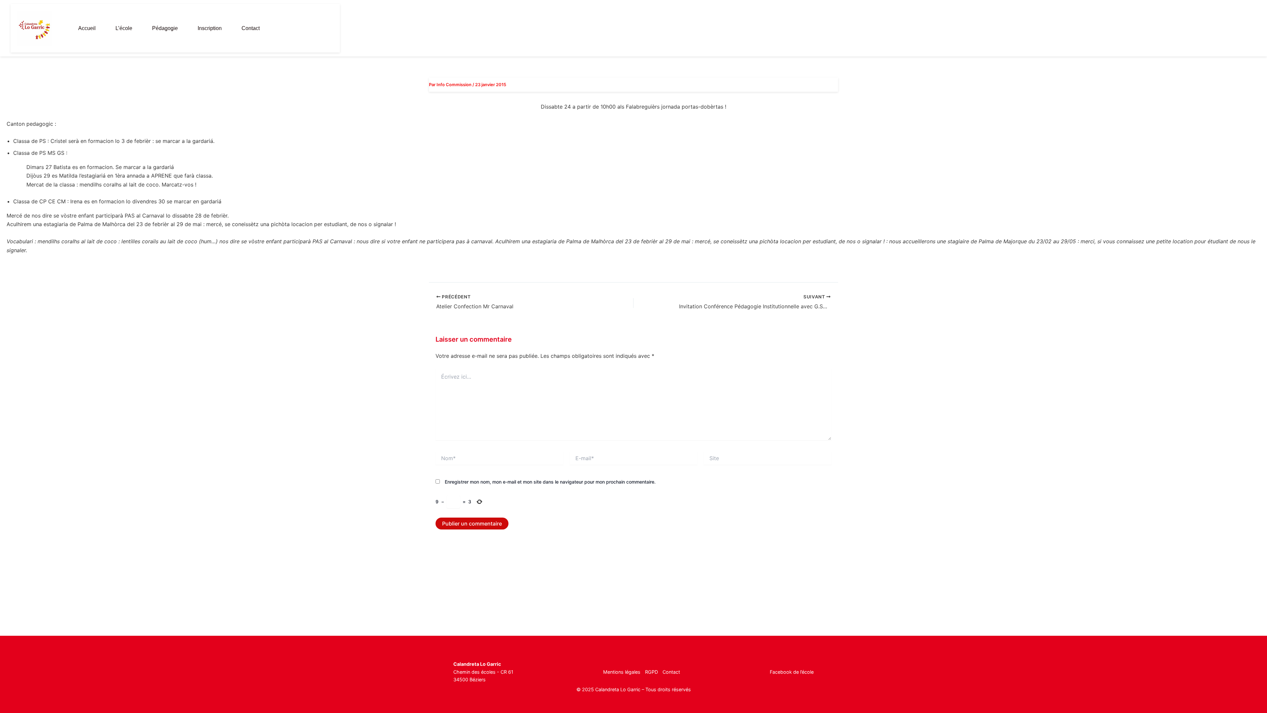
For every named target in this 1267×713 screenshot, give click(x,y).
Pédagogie (165, 28)
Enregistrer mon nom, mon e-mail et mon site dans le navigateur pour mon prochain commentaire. (550, 482)
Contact (251, 28)
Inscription (210, 28)
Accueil (87, 28)
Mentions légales (621, 672)
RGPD (651, 672)
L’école (123, 28)
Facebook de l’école (792, 672)
